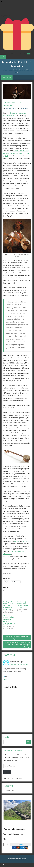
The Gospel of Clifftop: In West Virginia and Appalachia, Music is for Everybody (9, 605)
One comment (24, 108)
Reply (5, 679)
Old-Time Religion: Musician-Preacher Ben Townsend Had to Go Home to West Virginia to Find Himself (9, 620)
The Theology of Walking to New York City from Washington (16, 638)
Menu (9, 77)
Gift (3, 57)
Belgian (16, 541)
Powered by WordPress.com (17, 859)
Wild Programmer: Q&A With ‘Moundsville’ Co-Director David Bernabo (22, 604)
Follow (7, 772)
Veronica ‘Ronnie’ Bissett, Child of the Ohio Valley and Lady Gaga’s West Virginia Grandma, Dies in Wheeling (17, 645)
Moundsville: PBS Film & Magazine (17, 64)
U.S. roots (26, 541)
